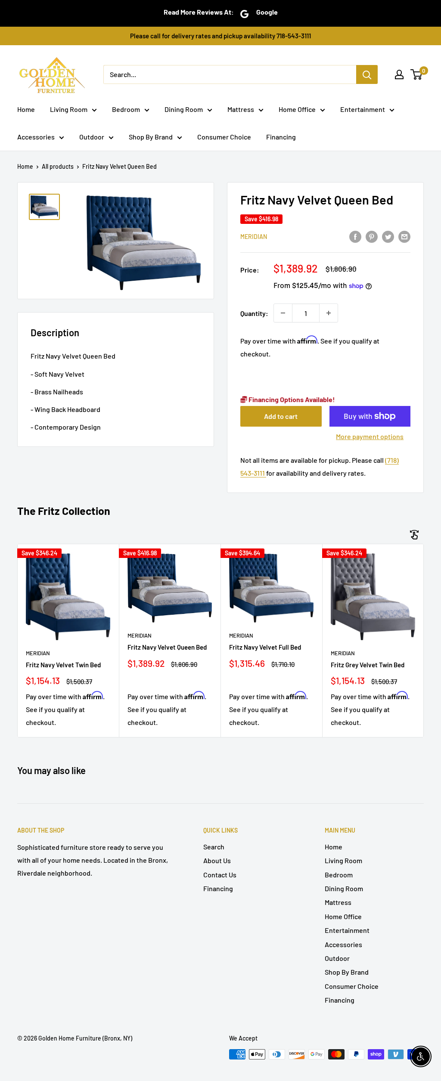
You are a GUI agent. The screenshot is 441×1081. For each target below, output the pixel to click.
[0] (416, 74)
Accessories (36, 137)
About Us (217, 860)
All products (58, 166)
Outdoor (91, 137)
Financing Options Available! (291, 399)
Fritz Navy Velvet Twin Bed (63, 665)
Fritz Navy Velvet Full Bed (265, 647)
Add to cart (281, 416)
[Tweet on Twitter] (388, 236)
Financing (281, 137)
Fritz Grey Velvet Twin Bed (367, 665)
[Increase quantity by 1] (329, 313)
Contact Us (219, 874)
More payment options (370, 436)
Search (213, 846)
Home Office (297, 109)
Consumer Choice (224, 137)
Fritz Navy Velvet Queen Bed (167, 647)
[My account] (399, 74)
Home (26, 109)
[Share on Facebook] (355, 236)
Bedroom (126, 109)
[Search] (367, 74)
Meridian (253, 236)
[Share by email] (404, 236)
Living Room (68, 109)
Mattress (240, 109)
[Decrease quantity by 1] (283, 313)
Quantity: (254, 313)
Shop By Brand (151, 137)
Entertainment (362, 109)
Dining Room (184, 109)
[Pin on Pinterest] (372, 236)
